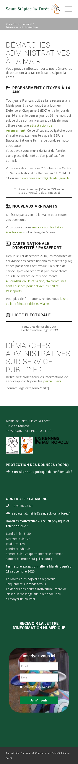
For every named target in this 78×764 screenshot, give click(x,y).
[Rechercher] (56, 9)
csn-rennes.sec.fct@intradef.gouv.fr (44, 178)
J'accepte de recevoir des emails (37, 689)
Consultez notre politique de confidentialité (42, 472)
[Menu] (66, 9)
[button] (39, 700)
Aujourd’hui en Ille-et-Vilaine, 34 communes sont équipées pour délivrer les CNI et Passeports (36, 286)
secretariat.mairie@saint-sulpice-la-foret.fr (41, 513)
